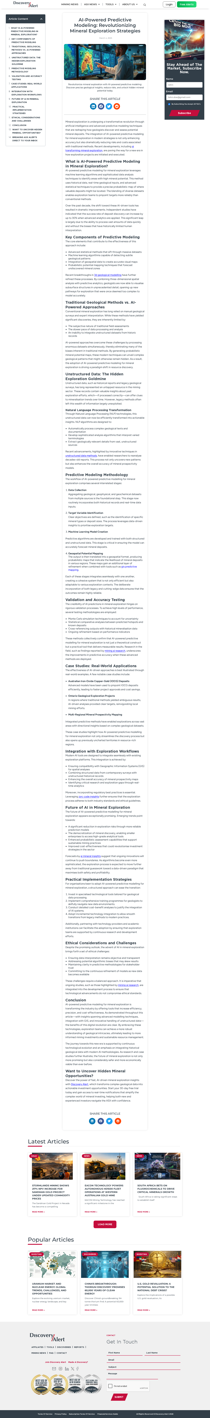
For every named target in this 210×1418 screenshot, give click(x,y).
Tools (110, 4)
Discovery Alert (79, 1084)
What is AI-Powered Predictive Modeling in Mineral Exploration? (24, 31)
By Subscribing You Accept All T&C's (186, 104)
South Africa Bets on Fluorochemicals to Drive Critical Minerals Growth (156, 1188)
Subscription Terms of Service (82, 1414)
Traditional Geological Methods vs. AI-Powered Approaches (26, 49)
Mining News (69, 4)
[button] (41, 19)
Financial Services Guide (107, 1414)
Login (169, 4)
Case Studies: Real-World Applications (26, 85)
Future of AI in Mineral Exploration (25, 100)
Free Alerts (187, 4)
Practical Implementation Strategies (22, 110)
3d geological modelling (107, 275)
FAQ (51, 1353)
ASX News (90, 4)
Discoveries (64, 1347)
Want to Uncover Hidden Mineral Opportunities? (27, 131)
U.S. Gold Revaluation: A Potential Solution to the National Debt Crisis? (155, 1287)
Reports (79, 1347)
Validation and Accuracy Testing (27, 77)
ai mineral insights (91, 856)
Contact (62, 1353)
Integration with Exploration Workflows (27, 93)
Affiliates (37, 1347)
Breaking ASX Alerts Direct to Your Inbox (24, 139)
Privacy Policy (61, 1414)
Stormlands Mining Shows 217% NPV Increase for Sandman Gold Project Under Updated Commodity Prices (51, 1192)
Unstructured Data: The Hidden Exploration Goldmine (26, 60)
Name (169, 79)
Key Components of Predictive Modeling (24, 40)
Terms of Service (45, 1414)
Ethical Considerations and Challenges (26, 119)
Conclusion (19, 125)
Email (169, 91)
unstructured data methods (81, 455)
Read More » (38, 1212)
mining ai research (115, 650)
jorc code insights (89, 796)
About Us (128, 4)
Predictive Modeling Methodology (24, 70)
